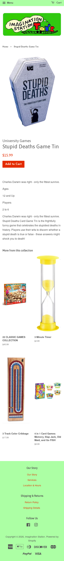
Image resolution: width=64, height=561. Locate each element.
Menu (9, 2)
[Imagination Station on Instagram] (36, 525)
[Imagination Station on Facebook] (28, 525)
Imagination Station (35, 536)
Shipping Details (32, 507)
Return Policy (32, 502)
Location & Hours (32, 485)
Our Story (32, 474)
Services (32, 480)
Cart (59, 3)
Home (5, 47)
